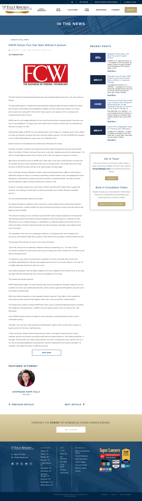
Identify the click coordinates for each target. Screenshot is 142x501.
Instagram (30, 463)
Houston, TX (45, 460)
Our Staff (63, 462)
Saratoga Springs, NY (45, 475)
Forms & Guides (81, 465)
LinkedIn (21, 463)
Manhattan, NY (46, 468)
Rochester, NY (46, 471)
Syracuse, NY (46, 479)
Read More (46, 352)
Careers (116, 10)
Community (64, 473)
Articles (78, 471)
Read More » (111, 71)
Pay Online (84, 2)
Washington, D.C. (47, 482)
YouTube (26, 463)
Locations (73, 10)
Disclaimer (104, 494)
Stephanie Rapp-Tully (26, 392)
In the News (62, 466)
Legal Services (41, 9)
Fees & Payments (81, 456)
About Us (63, 454)
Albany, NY (45, 451)
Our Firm (87, 9)
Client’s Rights (80, 462)
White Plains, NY (47, 485)
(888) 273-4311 (114, 166)
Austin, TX (44, 454)
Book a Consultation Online (106, 2)
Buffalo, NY (45, 457)
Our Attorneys (63, 458)
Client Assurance (81, 459)
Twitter (17, 463)
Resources (101, 10)
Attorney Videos (81, 468)
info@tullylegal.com (21, 457)
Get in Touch (111, 158)
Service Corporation (125, 494)
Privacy (113, 494)
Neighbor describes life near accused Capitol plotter (118, 56)
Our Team (58, 9)
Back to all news (21, 40)
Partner (26, 394)
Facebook (12, 463)
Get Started (71, 430)
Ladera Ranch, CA (46, 464)
